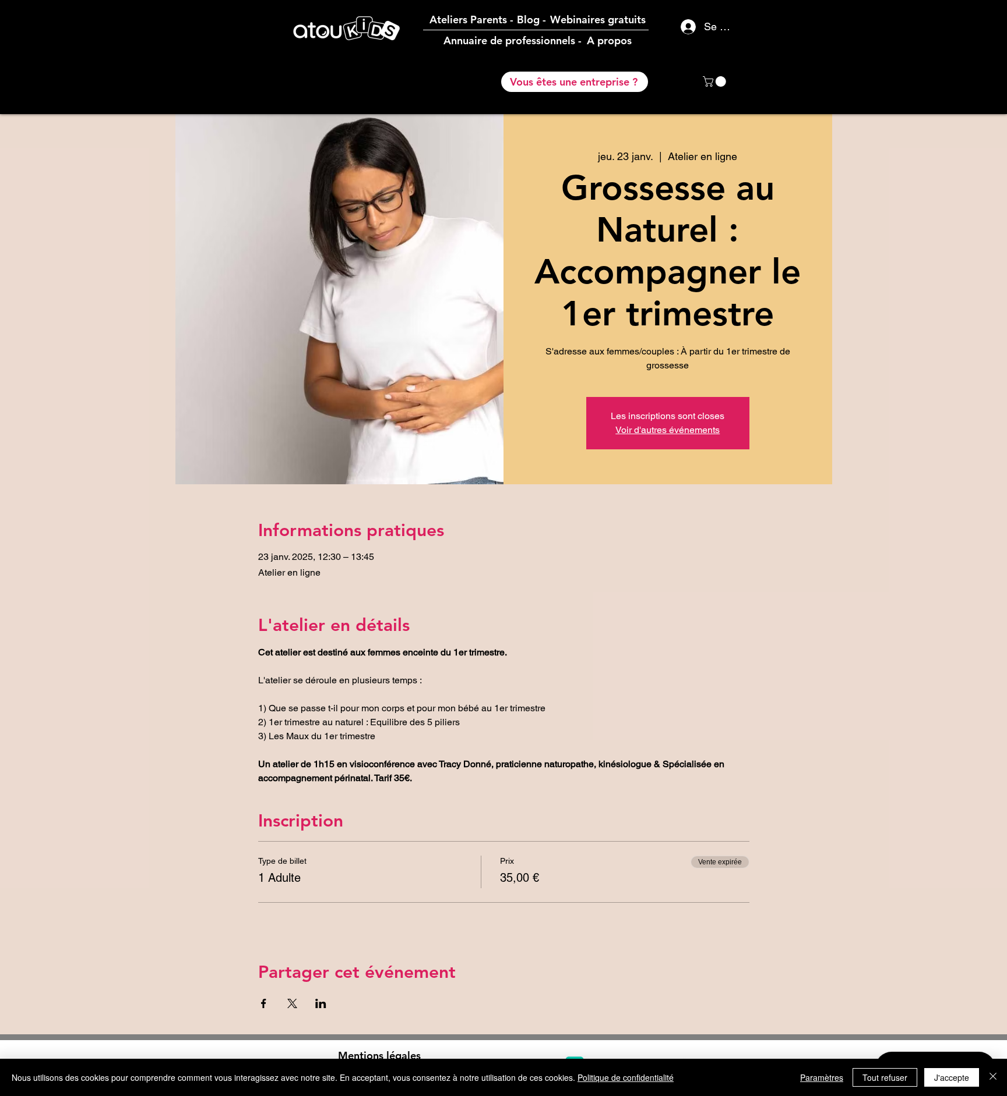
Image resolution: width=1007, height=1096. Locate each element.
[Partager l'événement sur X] (292, 1003)
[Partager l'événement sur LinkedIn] (320, 1003)
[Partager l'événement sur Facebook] (263, 1003)
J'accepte (951, 1077)
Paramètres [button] (821, 1077)
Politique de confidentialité (626, 1077)
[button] (715, 81)
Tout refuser (884, 1077)
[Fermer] (993, 1077)
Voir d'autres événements (667, 429)
